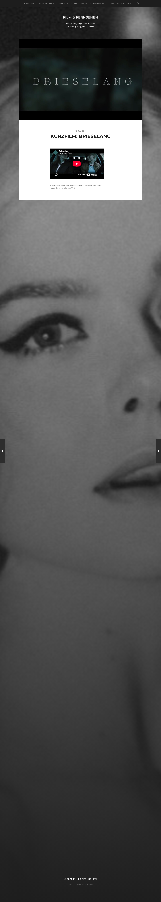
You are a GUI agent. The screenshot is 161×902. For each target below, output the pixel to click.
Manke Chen (90, 186)
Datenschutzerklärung (120, 3)
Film (67, 186)
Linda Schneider (77, 186)
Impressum (98, 3)
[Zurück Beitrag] (2, 451)
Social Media (80, 3)
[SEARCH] (138, 3)
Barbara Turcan (58, 186)
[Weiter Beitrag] (158, 451)
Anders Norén (86, 885)
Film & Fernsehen (80, 17)
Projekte (63, 3)
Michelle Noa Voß (67, 188)
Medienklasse (45, 3)
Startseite (29, 3)
